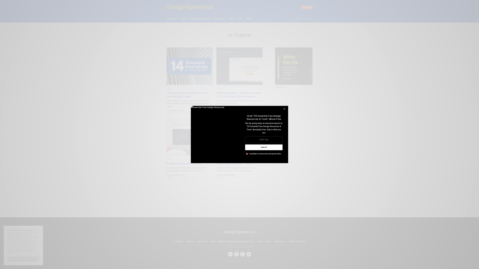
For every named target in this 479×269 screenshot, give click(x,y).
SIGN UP (264, 147)
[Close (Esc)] (284, 110)
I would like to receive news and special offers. (265, 154)
